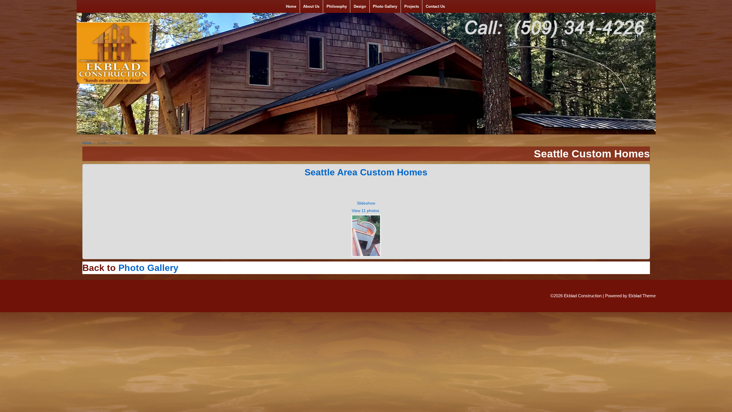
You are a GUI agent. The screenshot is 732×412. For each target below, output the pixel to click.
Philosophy (337, 6)
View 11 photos (366, 210)
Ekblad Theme (642, 296)
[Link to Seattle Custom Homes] (366, 235)
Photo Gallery (385, 6)
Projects (411, 6)
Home (291, 6)
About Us (311, 6)
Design (360, 6)
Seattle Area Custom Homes (366, 172)
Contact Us (435, 6)
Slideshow (366, 203)
